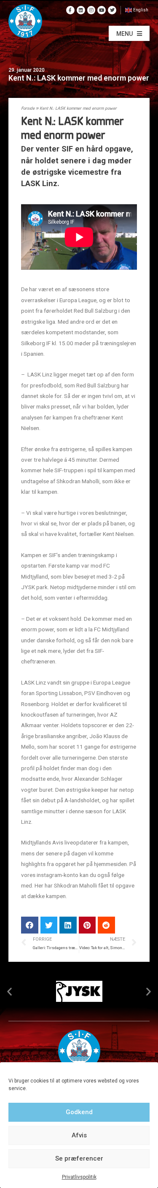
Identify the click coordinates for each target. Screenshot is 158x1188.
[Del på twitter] (49, 925)
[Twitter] (112, 10)
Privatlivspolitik (79, 1177)
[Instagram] (91, 10)
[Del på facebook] (29, 925)
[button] (129, 33)
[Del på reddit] (106, 925)
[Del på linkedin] (68, 925)
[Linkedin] (81, 10)
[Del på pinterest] (87, 925)
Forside (28, 108)
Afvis (79, 1135)
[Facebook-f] (70, 10)
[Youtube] (101, 10)
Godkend (79, 1112)
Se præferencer (79, 1158)
